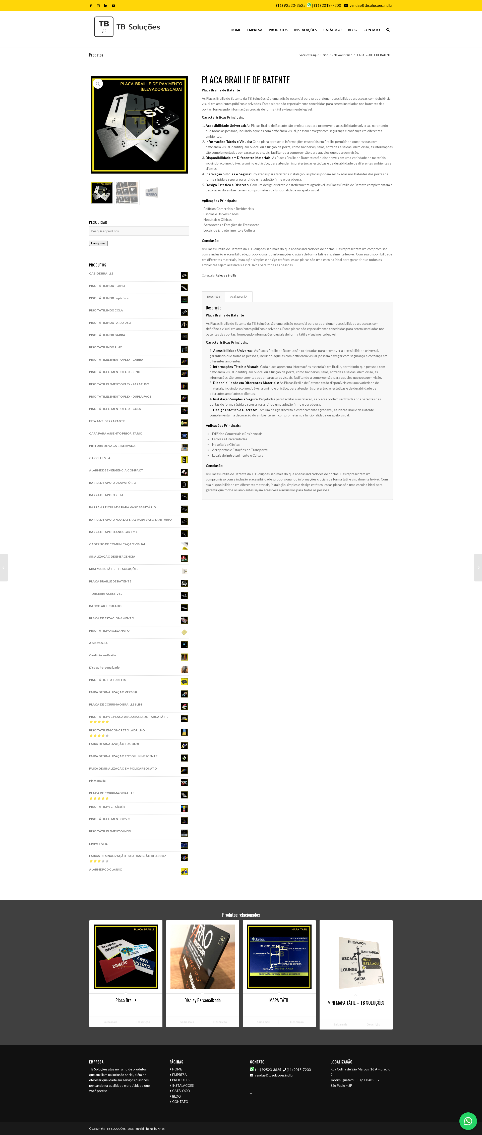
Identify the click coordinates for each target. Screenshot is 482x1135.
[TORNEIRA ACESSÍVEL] (4, 567)
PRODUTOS (181, 1080)
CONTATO (180, 1102)
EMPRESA (179, 1075)
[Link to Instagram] (98, 5)
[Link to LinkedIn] (105, 5)
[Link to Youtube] (113, 5)
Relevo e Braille (226, 275)
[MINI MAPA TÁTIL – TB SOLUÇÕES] (478, 567)
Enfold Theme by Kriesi (150, 1128)
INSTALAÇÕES (183, 1086)
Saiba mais (110, 1021)
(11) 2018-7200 (327, 5)
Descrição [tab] (213, 296)
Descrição (143, 1021)
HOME (177, 1069)
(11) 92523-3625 (291, 5)
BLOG (176, 1096)
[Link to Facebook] (90, 5)
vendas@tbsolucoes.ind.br (371, 5)
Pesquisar (98, 243)
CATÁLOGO (181, 1091)
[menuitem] (235, 30)
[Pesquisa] (388, 30)
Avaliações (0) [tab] (239, 296)
